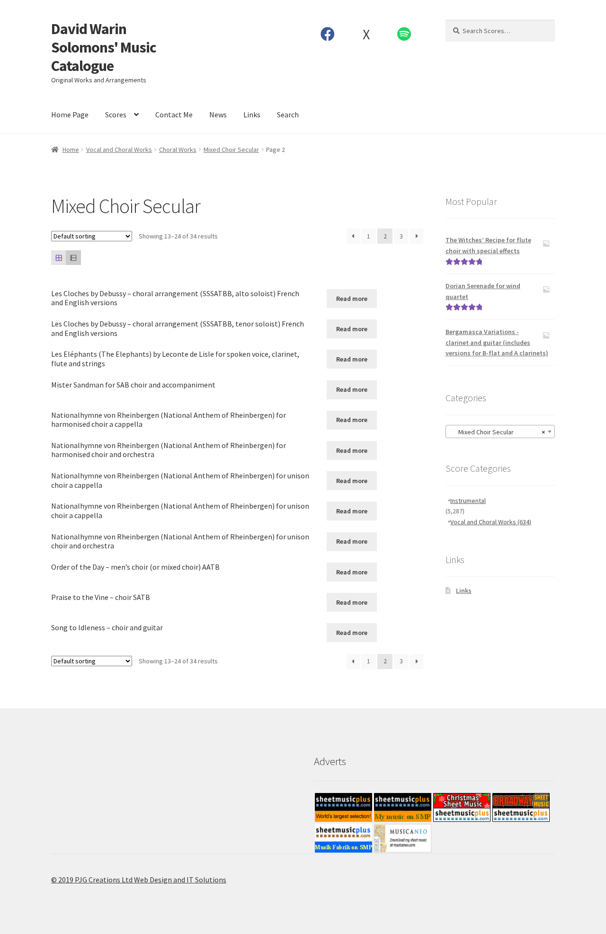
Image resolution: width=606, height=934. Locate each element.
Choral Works (177, 149)
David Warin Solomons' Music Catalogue (103, 47)
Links (251, 114)
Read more (351, 298)
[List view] (73, 257)
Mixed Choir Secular (231, 149)
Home (70, 149)
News (218, 114)
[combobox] (500, 431)
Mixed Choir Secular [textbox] (497, 432)
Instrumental (468, 500)
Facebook (328, 34)
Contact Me (174, 114)
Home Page (70, 114)
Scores (115, 114)
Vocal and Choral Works (119, 149)
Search (288, 114)
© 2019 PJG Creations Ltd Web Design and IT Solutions (138, 879)
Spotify (404, 34)
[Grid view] (58, 257)
